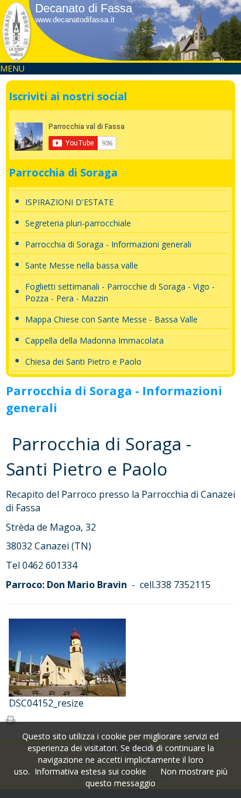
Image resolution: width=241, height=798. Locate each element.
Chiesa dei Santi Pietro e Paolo (83, 361)
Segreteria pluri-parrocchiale (78, 223)
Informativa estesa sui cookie (90, 771)
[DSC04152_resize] (67, 656)
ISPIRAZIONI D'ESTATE (69, 202)
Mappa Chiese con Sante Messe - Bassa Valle (111, 319)
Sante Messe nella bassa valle (81, 265)
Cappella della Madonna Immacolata (94, 340)
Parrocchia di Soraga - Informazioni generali (108, 244)
